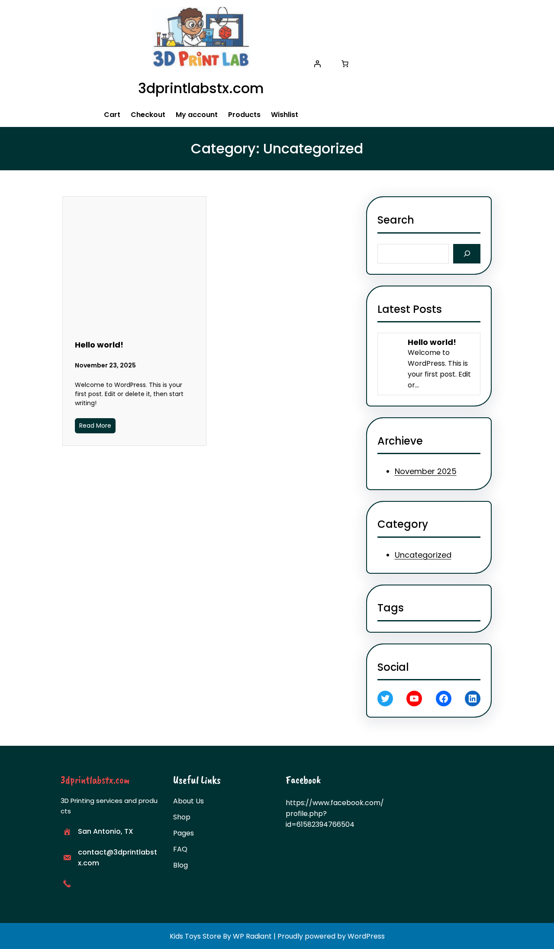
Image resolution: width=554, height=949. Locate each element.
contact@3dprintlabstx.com (117, 857)
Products (244, 115)
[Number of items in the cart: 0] (345, 63)
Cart (112, 115)
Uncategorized (423, 554)
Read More (95, 425)
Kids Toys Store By (201, 936)
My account (197, 115)
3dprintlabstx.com (201, 88)
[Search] (466, 253)
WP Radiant (252, 936)
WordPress (366, 936)
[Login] (317, 63)
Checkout (148, 115)
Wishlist (284, 115)
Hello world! (99, 344)
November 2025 (426, 471)
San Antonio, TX (105, 831)
